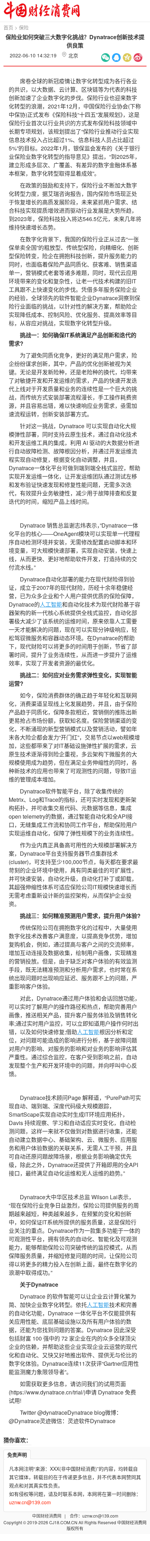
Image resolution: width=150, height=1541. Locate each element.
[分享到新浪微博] (138, 57)
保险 (24, 27)
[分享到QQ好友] (116, 57)
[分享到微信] (105, 57)
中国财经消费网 (47, 1516)
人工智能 (51, 604)
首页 (8, 27)
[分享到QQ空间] (127, 57)
